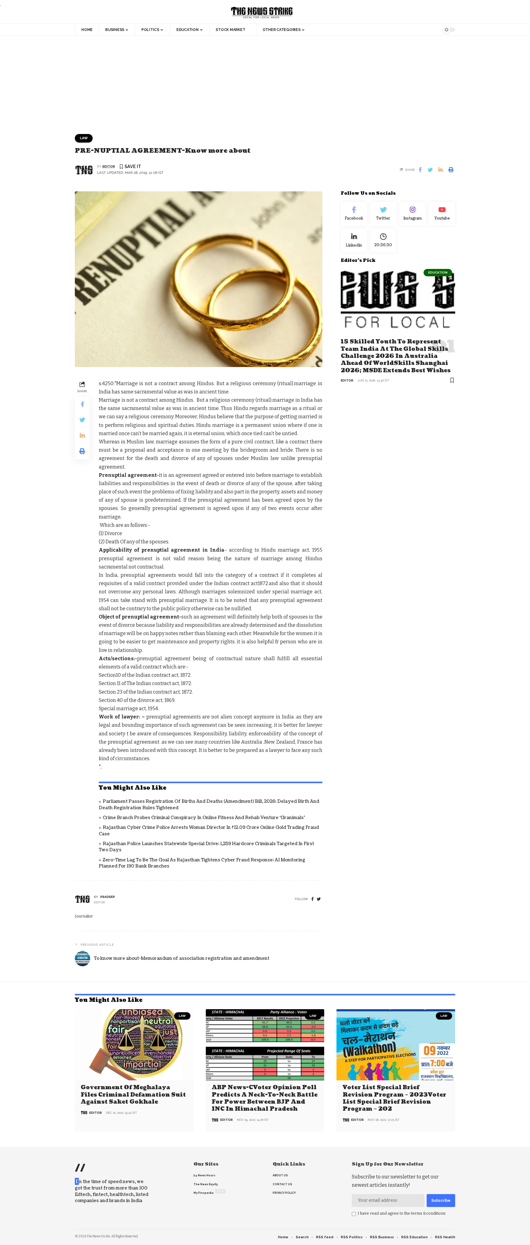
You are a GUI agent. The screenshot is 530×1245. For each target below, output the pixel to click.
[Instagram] (412, 213)
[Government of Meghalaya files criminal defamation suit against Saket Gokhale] (134, 1044)
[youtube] (442, 213)
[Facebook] (312, 899)
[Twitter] (383, 213)
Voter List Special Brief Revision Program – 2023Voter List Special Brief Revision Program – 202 (394, 1098)
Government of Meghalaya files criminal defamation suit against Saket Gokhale (133, 1095)
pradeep (107, 896)
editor (108, 166)
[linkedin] (354, 240)
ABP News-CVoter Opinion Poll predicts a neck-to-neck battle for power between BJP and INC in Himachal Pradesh (264, 1098)
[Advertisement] (265, 82)
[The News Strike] (262, 13)
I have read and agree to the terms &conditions (402, 1213)
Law (84, 138)
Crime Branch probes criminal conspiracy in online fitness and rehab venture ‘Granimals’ (204, 818)
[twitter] (318, 899)
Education (437, 272)
